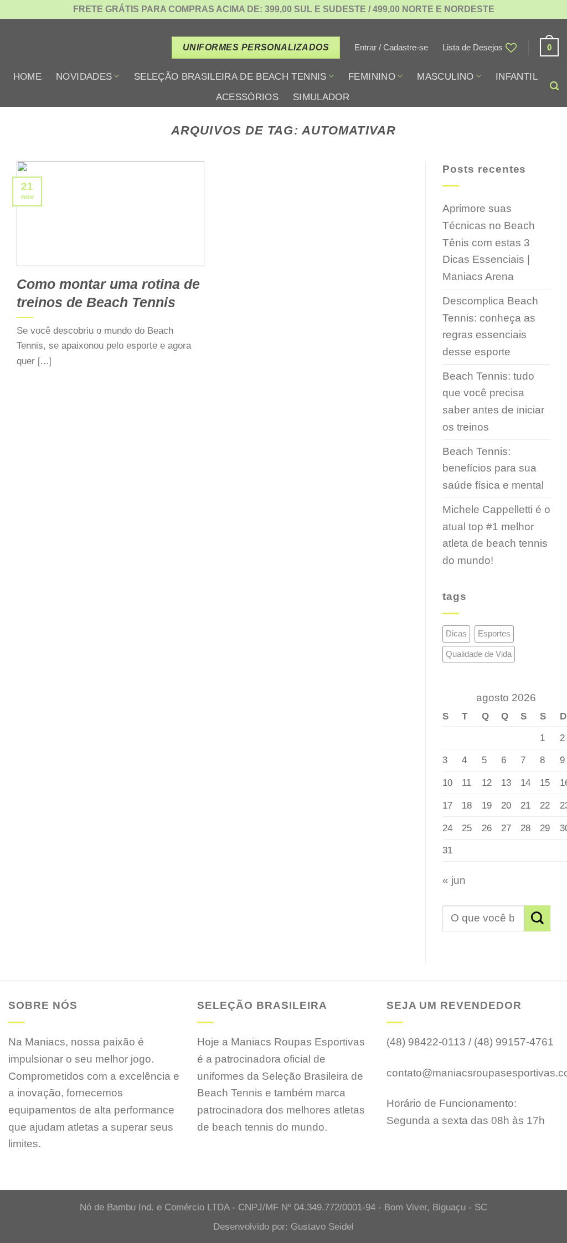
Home (27, 76)
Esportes (494, 633)
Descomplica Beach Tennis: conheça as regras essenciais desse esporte (490, 326)
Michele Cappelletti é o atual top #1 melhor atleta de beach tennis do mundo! (496, 535)
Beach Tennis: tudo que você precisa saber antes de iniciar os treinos (493, 401)
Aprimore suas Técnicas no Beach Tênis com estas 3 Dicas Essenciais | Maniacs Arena (488, 242)
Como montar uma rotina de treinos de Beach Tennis (108, 292)
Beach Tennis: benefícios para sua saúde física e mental (493, 468)
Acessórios (247, 96)
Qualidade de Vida (479, 654)
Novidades (84, 76)
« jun (454, 880)
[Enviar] (537, 918)
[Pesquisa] (554, 86)
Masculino (445, 76)
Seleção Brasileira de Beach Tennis (230, 76)
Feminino (371, 76)
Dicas (456, 633)
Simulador (321, 96)
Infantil (517, 76)
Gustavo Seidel (322, 1226)
